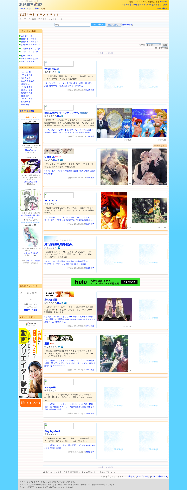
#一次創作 (76, 86)
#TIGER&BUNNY (83, 220)
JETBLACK (50, 200)
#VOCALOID (70, 319)
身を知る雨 (50, 299)
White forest (51, 69)
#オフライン (64, 132)
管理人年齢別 (26, 90)
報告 (92, 90)
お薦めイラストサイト (30, 44)
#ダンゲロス (87, 363)
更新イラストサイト (29, 39)
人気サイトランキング (30, 49)
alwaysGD (50, 387)
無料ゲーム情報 (30, 310)
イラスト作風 (26, 75)
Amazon (164, 2)
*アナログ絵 (49, 217)
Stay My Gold (52, 431)
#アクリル (61, 220)
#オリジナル (75, 132)
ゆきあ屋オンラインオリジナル (61, 112)
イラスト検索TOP (159, 476)
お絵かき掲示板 (27, 81)
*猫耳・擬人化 (79, 317)
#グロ (46, 448)
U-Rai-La (49, 156)
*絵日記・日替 (86, 404)
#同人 (55, 132)
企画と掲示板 (153, 4)
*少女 (60, 130)
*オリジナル (68, 130)
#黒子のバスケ (72, 264)
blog (59, 116)
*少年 (60, 171)
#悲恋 (59, 409)
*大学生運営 (75, 407)
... (82, 86)
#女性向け (59, 322)
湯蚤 (46, 343)
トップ (22, 8)
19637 (87, 224)
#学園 (52, 448)
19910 (87, 268)
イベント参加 (26, 87)
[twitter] (62, 116)
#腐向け (82, 264)
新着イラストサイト (29, 42)
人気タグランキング (29, 51)
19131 (87, 370)
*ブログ (78, 130)
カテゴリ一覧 (26, 36)
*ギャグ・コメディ (52, 317)
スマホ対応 (26, 72)
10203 (87, 90)
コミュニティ (26, 99)
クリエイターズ (27, 61)
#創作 (88, 445)
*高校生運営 (80, 261)
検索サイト (26, 102)
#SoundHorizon (59, 366)
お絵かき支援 (26, 93)
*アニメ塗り (49, 360)
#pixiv (79, 319)
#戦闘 (75, 171)
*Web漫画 (73, 83)
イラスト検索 (33, 8)
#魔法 (90, 83)
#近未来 (52, 409)
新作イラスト (139, 4)
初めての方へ (26, 56)
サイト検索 (126, 4)
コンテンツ (26, 78)
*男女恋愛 (67, 171)
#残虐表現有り (65, 86)
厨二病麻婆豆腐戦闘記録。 (59, 244)
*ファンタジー (50, 83)
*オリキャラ (63, 83)
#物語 (86, 171)
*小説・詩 (82, 83)
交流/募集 (25, 96)
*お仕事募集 (59, 319)
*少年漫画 (60, 261)
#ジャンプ (58, 363)
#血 (93, 445)
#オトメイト (88, 319)
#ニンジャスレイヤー (72, 363)
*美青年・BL (50, 261)
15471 (87, 326)
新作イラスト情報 (27, 111)
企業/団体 (25, 104)
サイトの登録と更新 (29, 58)
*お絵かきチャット (61, 407)
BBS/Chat (25, 84)
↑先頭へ (131, 476)
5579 (88, 136)
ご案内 (164, 4)
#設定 (92, 171)
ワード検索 (162, 8)
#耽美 (81, 171)
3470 (88, 178)
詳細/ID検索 (127, 24)
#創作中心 (53, 86)
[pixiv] (58, 72)
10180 (87, 413)
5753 (88, 452)
